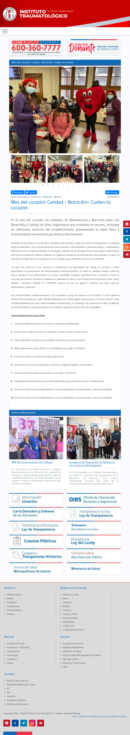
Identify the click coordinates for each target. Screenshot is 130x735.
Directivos (12, 602)
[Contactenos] (6, 723)
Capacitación (13, 651)
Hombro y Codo (71, 594)
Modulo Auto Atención (17, 680)
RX (8, 688)
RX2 (8, 692)
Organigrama (13, 606)
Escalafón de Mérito (16, 700)
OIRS (65, 666)
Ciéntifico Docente (16, 643)
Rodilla (66, 606)
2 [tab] (48, 185)
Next (126, 49)
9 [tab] (83, 185)
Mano (65, 598)
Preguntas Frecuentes (73, 643)
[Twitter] (23, 723)
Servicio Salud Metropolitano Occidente (82, 655)
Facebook (18, 192)
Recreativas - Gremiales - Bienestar (35, 197)
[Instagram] (32, 723)
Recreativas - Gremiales (18, 647)
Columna (67, 602)
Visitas (10, 663)
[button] (65, 31)
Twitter (32, 192)
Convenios (12, 659)
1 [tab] (43, 185)
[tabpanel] (28, 168)
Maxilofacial (68, 621)
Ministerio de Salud (72, 651)
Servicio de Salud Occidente (113, 716)
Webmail (11, 696)
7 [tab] (73, 185)
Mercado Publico (71, 659)
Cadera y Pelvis (70, 614)
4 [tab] (58, 185)
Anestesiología (70, 618)
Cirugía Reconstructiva (73, 629)
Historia (11, 614)
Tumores (67, 610)
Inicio (13, 197)
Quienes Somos (14, 594)
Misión (10, 598)
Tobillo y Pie (68, 625)
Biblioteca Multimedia (73, 647)
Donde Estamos (14, 610)
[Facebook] (15, 723)
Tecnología (12, 655)
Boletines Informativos (18, 704)
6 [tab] (68, 185)
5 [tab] (63, 185)
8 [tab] (78, 185)
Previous (6, 49)
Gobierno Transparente (74, 663)
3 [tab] (53, 185)
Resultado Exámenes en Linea (21, 684)
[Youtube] (40, 723)
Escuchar (113, 192)
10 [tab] (88, 185)
